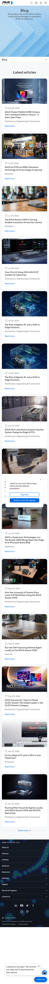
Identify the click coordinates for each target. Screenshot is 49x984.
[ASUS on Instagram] (22, 912)
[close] (41, 480)
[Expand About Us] (46, 847)
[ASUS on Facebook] (33, 906)
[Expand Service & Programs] (46, 890)
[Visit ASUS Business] (8, 842)
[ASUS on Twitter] (27, 906)
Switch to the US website (24, 500)
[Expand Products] (46, 860)
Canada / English (10, 918)
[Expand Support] (46, 884)
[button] (31, 2)
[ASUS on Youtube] (22, 906)
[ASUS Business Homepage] (7, 3)
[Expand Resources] (46, 872)
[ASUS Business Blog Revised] (24, 28)
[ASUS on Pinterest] (27, 912)
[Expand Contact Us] (46, 897)
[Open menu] (46, 60)
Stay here (24, 495)
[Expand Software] (46, 878)
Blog (4, 59)
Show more (23, 830)
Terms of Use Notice (9, 924)
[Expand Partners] (46, 854)
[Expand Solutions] (46, 866)
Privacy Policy (23, 924)
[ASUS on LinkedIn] (16, 906)
